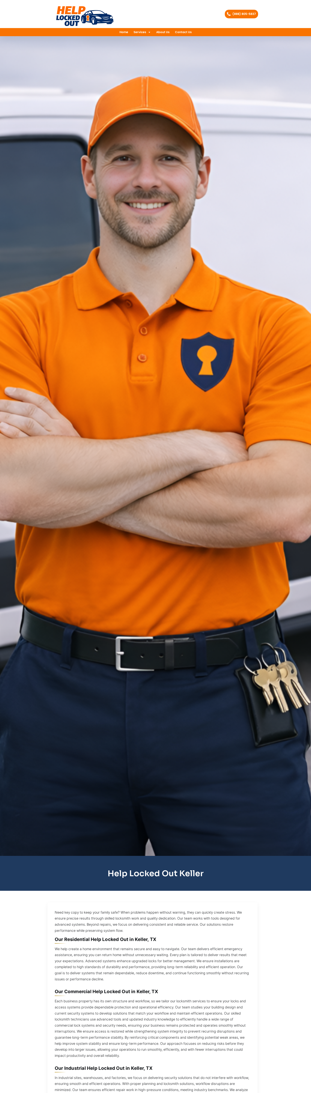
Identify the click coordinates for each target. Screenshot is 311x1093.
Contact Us (183, 32)
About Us (163, 32)
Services (140, 32)
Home (124, 32)
